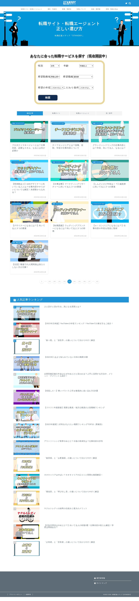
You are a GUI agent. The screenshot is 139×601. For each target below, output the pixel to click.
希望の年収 (44, 87)
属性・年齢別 (52, 9)
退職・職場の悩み (112, 9)
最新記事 (30, 113)
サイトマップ (101, 583)
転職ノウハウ (81, 9)
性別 (40, 65)
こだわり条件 (71, 87)
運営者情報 (100, 578)
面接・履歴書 (95, 9)
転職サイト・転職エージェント (31, 9)
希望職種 (68, 76)
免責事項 (28, 594)
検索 (47, 97)
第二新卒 (109, 113)
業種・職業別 (66, 9)
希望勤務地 (44, 76)
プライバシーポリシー (15, 594)
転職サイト (56, 113)
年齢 (66, 65)
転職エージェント (82, 113)
